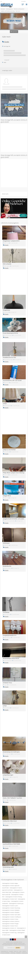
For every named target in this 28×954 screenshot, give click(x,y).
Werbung (13, 952)
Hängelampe (6, 310)
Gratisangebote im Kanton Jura (16, 903)
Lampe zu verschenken (9, 449)
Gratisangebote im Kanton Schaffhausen (11, 917)
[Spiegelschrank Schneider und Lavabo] (14, 510)
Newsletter (18, 952)
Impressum (24, 952)
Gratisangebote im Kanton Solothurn (10, 921)
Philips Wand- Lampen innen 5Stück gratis (14, 473)
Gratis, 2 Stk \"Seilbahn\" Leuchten (12, 798)
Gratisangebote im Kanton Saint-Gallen (11, 914)
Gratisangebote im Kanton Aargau (10, 883)
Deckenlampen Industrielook (11, 658)
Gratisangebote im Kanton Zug (9, 932)
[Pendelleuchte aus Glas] (14, 349)
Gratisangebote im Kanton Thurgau (10, 923)
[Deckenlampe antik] (14, 858)
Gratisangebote (9, 9)
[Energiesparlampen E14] (14, 627)
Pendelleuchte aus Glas (9, 357)
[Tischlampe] (14, 604)
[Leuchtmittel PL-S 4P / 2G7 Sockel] (14, 372)
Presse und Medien (5, 952)
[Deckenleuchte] (14, 557)
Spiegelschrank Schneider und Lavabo (13, 519)
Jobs (20, 951)
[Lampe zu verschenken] (14, 441)
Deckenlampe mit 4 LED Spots (11, 752)
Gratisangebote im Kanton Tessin (10, 926)
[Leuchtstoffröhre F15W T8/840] (14, 835)
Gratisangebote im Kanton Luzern (10, 905)
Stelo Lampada (7, 264)
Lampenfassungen (8, 775)
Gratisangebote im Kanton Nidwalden (11, 910)
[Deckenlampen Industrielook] (14, 650)
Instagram (17, 939)
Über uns (16, 951)
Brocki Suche (5, 194)
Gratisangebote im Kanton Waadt (17, 930)
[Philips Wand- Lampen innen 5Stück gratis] (14, 464)
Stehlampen (6, 543)
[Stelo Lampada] (14, 255)
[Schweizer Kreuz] (14, 674)
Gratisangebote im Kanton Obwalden (10, 912)
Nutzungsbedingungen (7, 944)
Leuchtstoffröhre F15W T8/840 (11, 844)
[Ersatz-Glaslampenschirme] (14, 324)
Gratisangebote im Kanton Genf (9, 899)
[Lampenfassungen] (14, 766)
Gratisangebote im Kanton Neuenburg (11, 908)
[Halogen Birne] (14, 487)
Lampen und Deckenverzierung (7, 11)
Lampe (5, 403)
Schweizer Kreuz (7, 683)
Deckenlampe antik (8, 867)
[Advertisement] (14, 138)
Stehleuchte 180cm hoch (10, 821)
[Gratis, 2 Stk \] (14, 789)
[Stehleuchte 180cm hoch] (14, 812)
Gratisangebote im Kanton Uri (9, 928)
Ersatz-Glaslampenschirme (10, 333)
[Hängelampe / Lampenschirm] (14, 232)
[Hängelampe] (14, 301)
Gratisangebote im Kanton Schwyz (10, 919)
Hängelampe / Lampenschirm (11, 241)
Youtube (15, 939)
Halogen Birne (7, 496)
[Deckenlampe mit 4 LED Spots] (14, 743)
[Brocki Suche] (14, 105)
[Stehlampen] (14, 534)
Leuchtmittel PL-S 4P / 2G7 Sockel (12, 380)
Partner (24, 951)
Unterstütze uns (4, 951)
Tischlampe (6, 612)
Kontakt (11, 951)
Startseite (3, 9)
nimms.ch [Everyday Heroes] (16, 942)
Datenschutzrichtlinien (19, 944)
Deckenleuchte (7, 566)
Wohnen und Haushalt (19, 9)
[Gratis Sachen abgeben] (23, 4)
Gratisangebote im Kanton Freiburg (13, 896)
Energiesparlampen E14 (9, 635)
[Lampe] (14, 395)
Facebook (11, 939)
